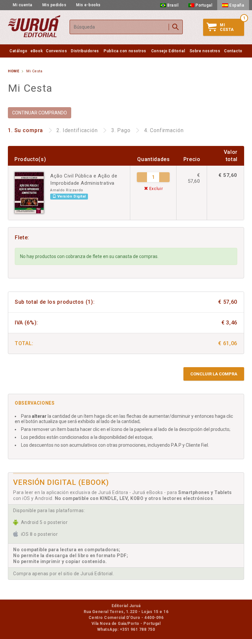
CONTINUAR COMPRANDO (39, 112)
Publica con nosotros (125, 51)
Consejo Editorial (168, 51)
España (236, 5)
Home (13, 71)
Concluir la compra (213, 373)
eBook (37, 51)
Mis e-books (88, 5)
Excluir (155, 188)
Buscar (175, 27)
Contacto (233, 51)
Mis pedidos (54, 5)
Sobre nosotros (205, 51)
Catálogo (18, 51)
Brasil (172, 5)
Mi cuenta (22, 5)
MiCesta (227, 27)
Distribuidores (85, 51)
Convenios (56, 51)
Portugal (204, 5)
